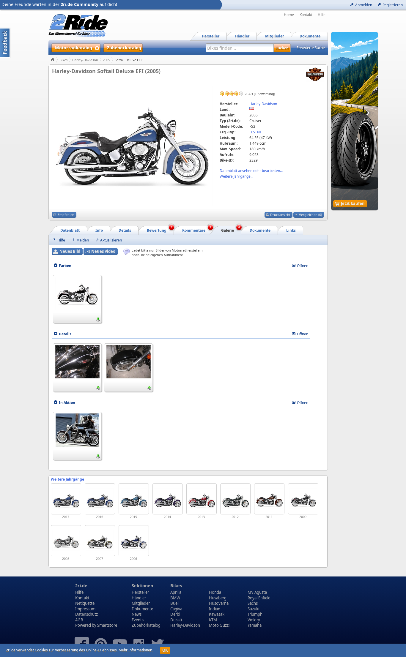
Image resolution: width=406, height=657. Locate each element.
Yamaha (255, 625)
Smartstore (107, 625)
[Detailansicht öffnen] (77, 293)
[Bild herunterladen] (98, 319)
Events (138, 620)
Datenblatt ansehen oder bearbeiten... (251, 170)
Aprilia (175, 592)
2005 (106, 60)
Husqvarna (219, 603)
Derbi (175, 614)
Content (5, 43)
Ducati (176, 620)
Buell (174, 603)
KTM (213, 620)
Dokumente (142, 609)
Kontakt (306, 14)
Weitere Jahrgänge (67, 479)
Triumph (255, 614)
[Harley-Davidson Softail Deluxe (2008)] (66, 540)
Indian (214, 609)
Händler (139, 598)
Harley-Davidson (85, 60)
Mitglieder (141, 603)
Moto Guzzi (219, 625)
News (136, 614)
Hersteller (140, 592)
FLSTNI (255, 132)
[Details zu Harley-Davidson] (315, 73)
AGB (79, 620)
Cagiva (176, 609)
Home (289, 14)
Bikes (63, 60)
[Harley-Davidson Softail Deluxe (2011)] (269, 498)
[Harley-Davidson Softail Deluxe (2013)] (201, 498)
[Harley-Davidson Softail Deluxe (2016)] (100, 498)
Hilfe (321, 14)
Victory (254, 620)
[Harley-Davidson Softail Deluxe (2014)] (167, 498)
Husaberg (217, 598)
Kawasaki (217, 614)
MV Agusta (257, 592)
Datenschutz (86, 614)
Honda (215, 592)
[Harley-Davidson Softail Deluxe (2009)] (303, 498)
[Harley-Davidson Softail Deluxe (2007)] (100, 540)
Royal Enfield (259, 598)
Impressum (85, 609)
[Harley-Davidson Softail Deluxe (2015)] (134, 498)
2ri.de (81, 585)
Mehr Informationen (135, 650)
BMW (175, 598)
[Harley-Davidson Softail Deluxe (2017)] (66, 498)
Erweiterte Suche (311, 47)
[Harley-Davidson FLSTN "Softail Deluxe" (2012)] (235, 498)
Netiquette (85, 603)
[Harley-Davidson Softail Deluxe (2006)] (134, 540)
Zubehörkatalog (146, 625)
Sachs (253, 603)
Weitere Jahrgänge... (236, 176)
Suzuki (253, 609)
